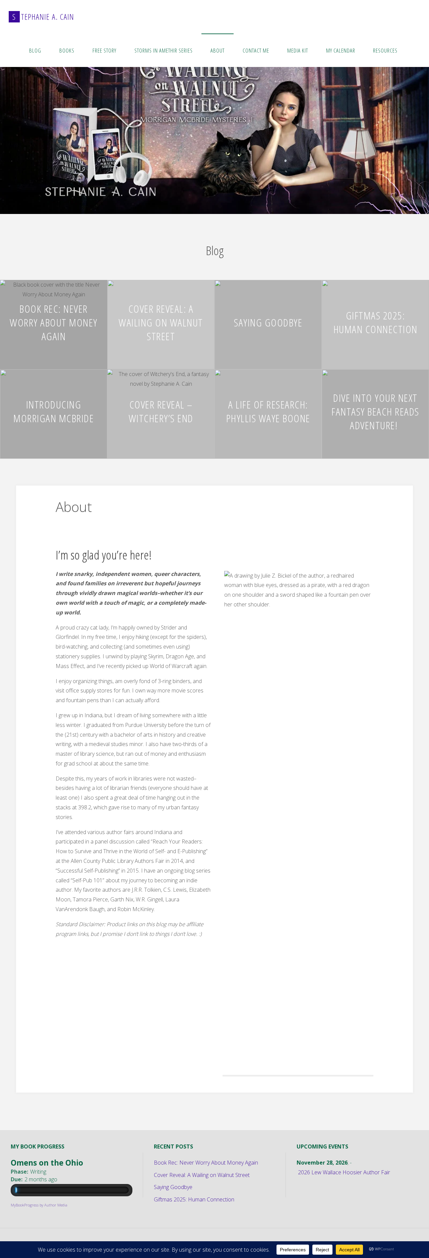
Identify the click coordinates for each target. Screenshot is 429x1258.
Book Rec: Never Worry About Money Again (54, 322)
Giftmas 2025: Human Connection (375, 322)
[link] (413, 50)
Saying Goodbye (268, 322)
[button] (201, 205)
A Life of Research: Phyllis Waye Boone (268, 411)
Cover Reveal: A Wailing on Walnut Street (161, 322)
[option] (214, 123)
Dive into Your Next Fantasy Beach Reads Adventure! (375, 411)
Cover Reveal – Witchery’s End (161, 411)
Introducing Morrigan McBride (53, 411)
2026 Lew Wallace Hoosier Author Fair (344, 1172)
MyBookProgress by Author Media (39, 1205)
